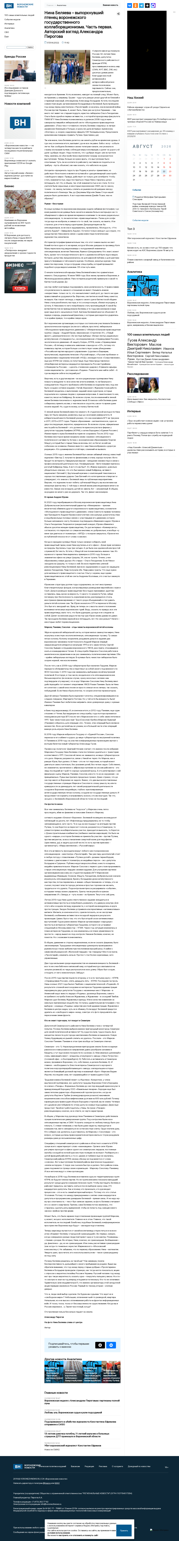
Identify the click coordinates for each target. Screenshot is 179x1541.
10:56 (11, 158)
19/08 (129, 234)
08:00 (134, 428)
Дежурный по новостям (139, 1466)
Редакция (89, 1466)
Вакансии (75, 1466)
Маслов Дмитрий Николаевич (144, 346)
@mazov (47, 1483)
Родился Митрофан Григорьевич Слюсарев (149, 198)
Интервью (9, 23)
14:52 (134, 234)
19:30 (135, 443)
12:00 (134, 310)
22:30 (134, 255)
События (136, 190)
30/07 (129, 428)
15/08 (129, 320)
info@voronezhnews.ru (51, 1504)
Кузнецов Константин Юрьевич (151, 364)
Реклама (103, 1466)
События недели (12, 19)
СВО (6, 32)
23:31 (134, 103)
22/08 (6, 85)
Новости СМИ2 (52, 1449)
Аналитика (9, 28)
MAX (57, 1483)
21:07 (12, 218)
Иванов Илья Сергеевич (150, 350)
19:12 (11, 248)
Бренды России (15, 56)
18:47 (134, 300)
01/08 (129, 416)
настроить (64, 1535)
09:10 (134, 397)
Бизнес (9, 186)
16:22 (134, 320)
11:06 (134, 243)
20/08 (6, 171)
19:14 (11, 233)
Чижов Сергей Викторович (141, 362)
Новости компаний (17, 103)
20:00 (11, 143)
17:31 (134, 127)
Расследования (138, 374)
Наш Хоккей (135, 97)
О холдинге (117, 1466)
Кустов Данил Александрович (152, 359)
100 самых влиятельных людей (19, 15)
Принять (124, 1530)
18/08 (129, 255)
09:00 (12, 85)
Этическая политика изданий (52, 1466)
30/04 (129, 443)
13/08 (6, 248)
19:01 (134, 115)
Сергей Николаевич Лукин (148, 357)
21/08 (6, 143)
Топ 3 (131, 229)
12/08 (129, 397)
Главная (50, 5)
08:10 (134, 416)
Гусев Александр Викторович (142, 342)
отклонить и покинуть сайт (85, 1535)
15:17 (11, 171)
